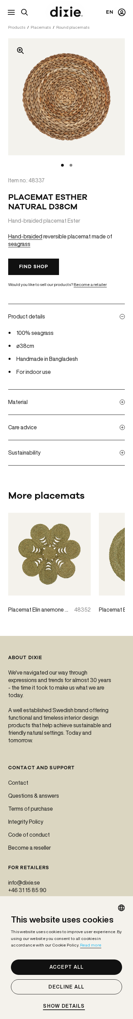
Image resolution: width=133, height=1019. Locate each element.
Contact (18, 783)
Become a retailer (90, 284)
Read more (91, 945)
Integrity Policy (25, 822)
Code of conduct (29, 835)
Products (16, 27)
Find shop (33, 266)
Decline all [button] (66, 986)
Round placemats (72, 27)
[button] (66, 1006)
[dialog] (66, 957)
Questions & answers (33, 796)
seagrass (19, 244)
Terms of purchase (30, 809)
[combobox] (121, 907)
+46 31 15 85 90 (27, 890)
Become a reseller (29, 848)
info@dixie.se (24, 882)
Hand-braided (25, 236)
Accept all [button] (66, 967)
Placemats (41, 27)
